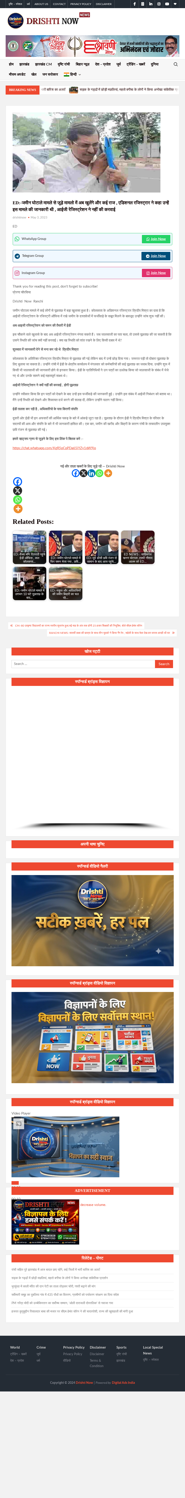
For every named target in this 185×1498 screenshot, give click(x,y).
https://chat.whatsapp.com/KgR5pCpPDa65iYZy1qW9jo (54, 448)
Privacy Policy (80, 4)
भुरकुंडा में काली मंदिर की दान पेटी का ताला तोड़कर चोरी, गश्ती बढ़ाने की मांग (53, 1286)
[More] (108, 473)
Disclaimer (104, 4)
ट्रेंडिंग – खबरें (136, 64)
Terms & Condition (97, 1363)
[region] (93, 760)
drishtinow (19, 217)
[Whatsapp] (99, 473)
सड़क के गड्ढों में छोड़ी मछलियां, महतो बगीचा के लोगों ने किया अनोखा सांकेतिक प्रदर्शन (52, 89)
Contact (59, 4)
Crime (41, 1347)
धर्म (28, 4)
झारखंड (24, 64)
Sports (121, 1347)
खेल (34, 74)
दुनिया (155, 64)
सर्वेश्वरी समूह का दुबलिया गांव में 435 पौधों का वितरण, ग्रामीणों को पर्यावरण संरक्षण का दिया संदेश (65, 1294)
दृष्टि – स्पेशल (15, 4)
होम (11, 64)
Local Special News (153, 1350)
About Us (41, 4)
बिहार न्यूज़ (82, 64)
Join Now (158, 239)
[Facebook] (76, 473)
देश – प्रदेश (103, 64)
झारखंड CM (43, 64)
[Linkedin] (91, 473)
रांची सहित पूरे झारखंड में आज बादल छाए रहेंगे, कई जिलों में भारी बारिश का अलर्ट (56, 1269)
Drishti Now (84, 1382)
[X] (84, 473)
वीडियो (67, 1360)
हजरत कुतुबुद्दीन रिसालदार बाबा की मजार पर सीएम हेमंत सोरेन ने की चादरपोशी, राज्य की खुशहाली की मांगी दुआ (72, 1311)
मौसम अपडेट (17, 74)
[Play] (15, 1183)
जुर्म (118, 64)
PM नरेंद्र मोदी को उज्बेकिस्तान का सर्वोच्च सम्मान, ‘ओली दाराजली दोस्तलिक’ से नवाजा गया (62, 1303)
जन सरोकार (50, 74)
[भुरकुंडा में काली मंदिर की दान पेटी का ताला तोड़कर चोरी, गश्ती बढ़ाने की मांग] (113, 89)
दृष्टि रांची (64, 64)
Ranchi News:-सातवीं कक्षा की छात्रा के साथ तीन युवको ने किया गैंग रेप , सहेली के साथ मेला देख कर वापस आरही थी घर (109, 633)
